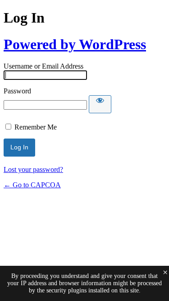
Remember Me (35, 127)
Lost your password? (33, 169)
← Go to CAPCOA (32, 185)
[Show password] (100, 104)
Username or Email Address (43, 66)
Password (17, 91)
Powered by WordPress (75, 44)
